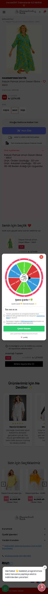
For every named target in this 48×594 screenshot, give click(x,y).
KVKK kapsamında (27, 321)
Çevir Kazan (24, 328)
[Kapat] (41, 257)
